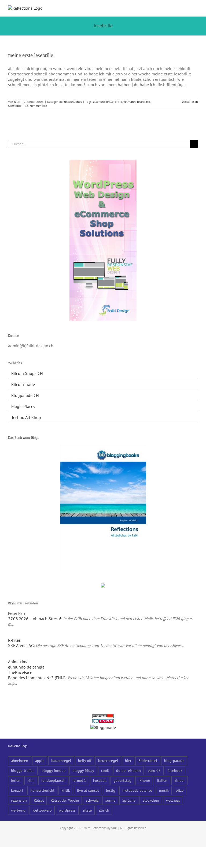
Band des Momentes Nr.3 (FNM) (36, 677)
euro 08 (154, 770)
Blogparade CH (25, 395)
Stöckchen (150, 800)
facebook (175, 770)
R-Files (14, 640)
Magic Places (23, 406)
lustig (110, 790)
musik (164, 790)
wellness (173, 800)
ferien (15, 780)
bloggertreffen (23, 770)
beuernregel (108, 760)
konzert (17, 790)
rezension (19, 800)
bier (128, 760)
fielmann (129, 102)
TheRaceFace (20, 672)
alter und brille (103, 102)
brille (118, 102)
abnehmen (19, 760)
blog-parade (174, 760)
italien (162, 780)
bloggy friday (83, 770)
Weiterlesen (190, 102)
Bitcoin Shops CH (27, 373)
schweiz (92, 800)
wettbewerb (42, 810)
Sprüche (128, 800)
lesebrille (143, 102)
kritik (65, 790)
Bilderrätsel (147, 760)
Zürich (104, 810)
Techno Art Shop (26, 417)
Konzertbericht (42, 790)
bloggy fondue (53, 770)
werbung (18, 810)
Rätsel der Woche (65, 800)
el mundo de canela (26, 667)
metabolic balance (137, 790)
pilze (179, 790)
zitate (87, 810)
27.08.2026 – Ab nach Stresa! (34, 618)
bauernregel (61, 760)
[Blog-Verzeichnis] (103, 722)
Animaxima (18, 661)
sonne (110, 800)
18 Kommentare (36, 106)
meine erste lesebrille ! (32, 55)
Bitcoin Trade (23, 384)
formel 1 (79, 780)
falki (17, 102)
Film (30, 780)
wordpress (67, 810)
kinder (179, 780)
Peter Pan (16, 613)
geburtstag (122, 780)
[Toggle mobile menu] (196, 8)
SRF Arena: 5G (21, 645)
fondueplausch (53, 780)
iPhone (144, 780)
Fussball (99, 780)
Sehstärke (14, 106)
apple (39, 760)
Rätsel (39, 800)
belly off (84, 760)
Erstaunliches (73, 102)
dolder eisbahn (128, 770)
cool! (105, 770)
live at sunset (88, 790)
